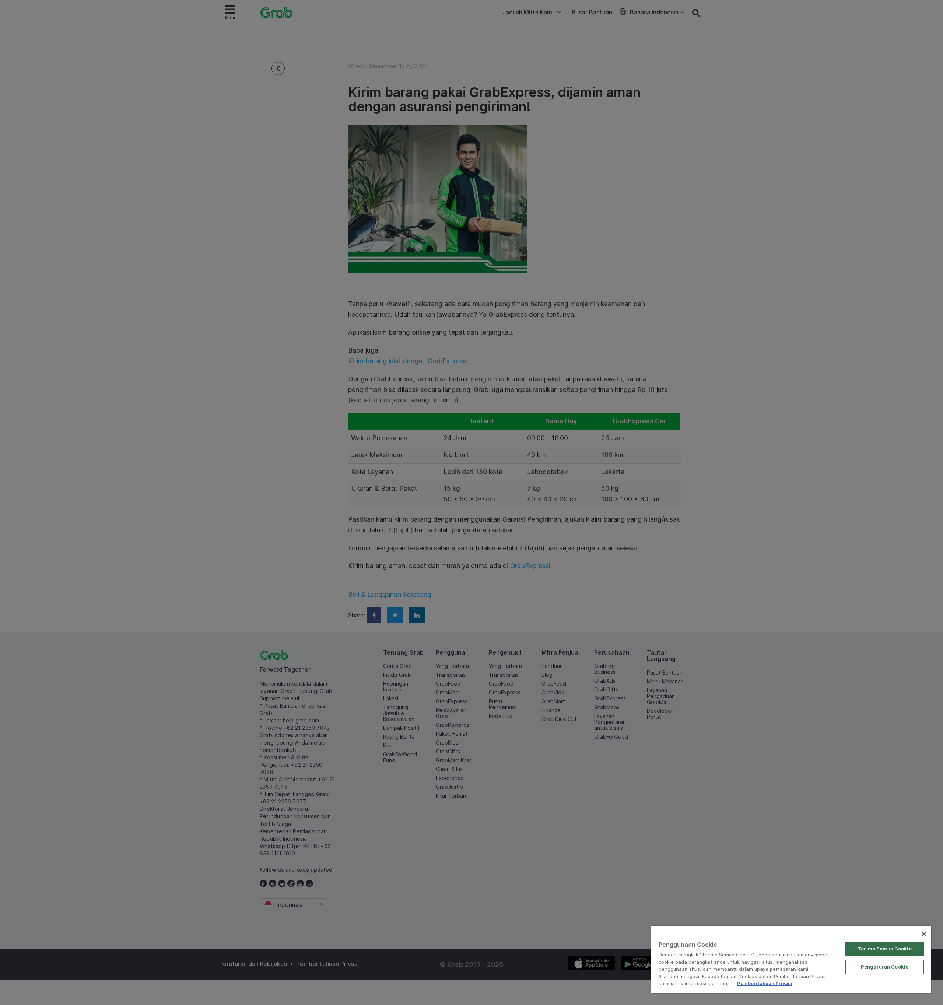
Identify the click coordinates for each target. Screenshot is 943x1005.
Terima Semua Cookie (884, 949)
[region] (791, 959)
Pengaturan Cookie (884, 967)
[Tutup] (924, 934)
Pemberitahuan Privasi (764, 983)
